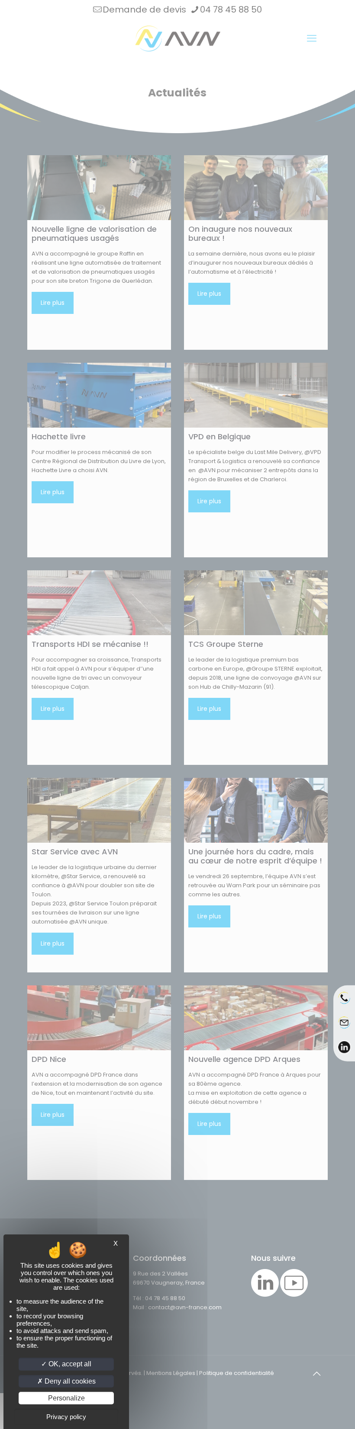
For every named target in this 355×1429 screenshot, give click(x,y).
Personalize (66, 1398)
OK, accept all (69, 1364)
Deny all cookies (69, 1381)
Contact (344, 1028)
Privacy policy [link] (66, 1416)
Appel (344, 1004)
